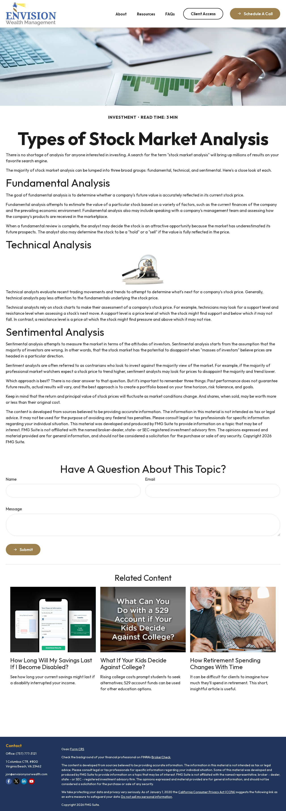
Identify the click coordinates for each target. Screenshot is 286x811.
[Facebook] (9, 781)
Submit (26, 549)
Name (11, 479)
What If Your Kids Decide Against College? (133, 663)
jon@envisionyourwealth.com (26, 774)
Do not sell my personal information (146, 797)
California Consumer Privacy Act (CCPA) (206, 792)
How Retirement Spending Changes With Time (225, 663)
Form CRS (77, 749)
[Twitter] (16, 781)
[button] (121, 13)
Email (150, 479)
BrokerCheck (160, 757)
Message (14, 508)
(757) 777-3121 (26, 754)
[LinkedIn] (24, 781)
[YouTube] (32, 781)
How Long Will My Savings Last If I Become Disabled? (51, 663)
